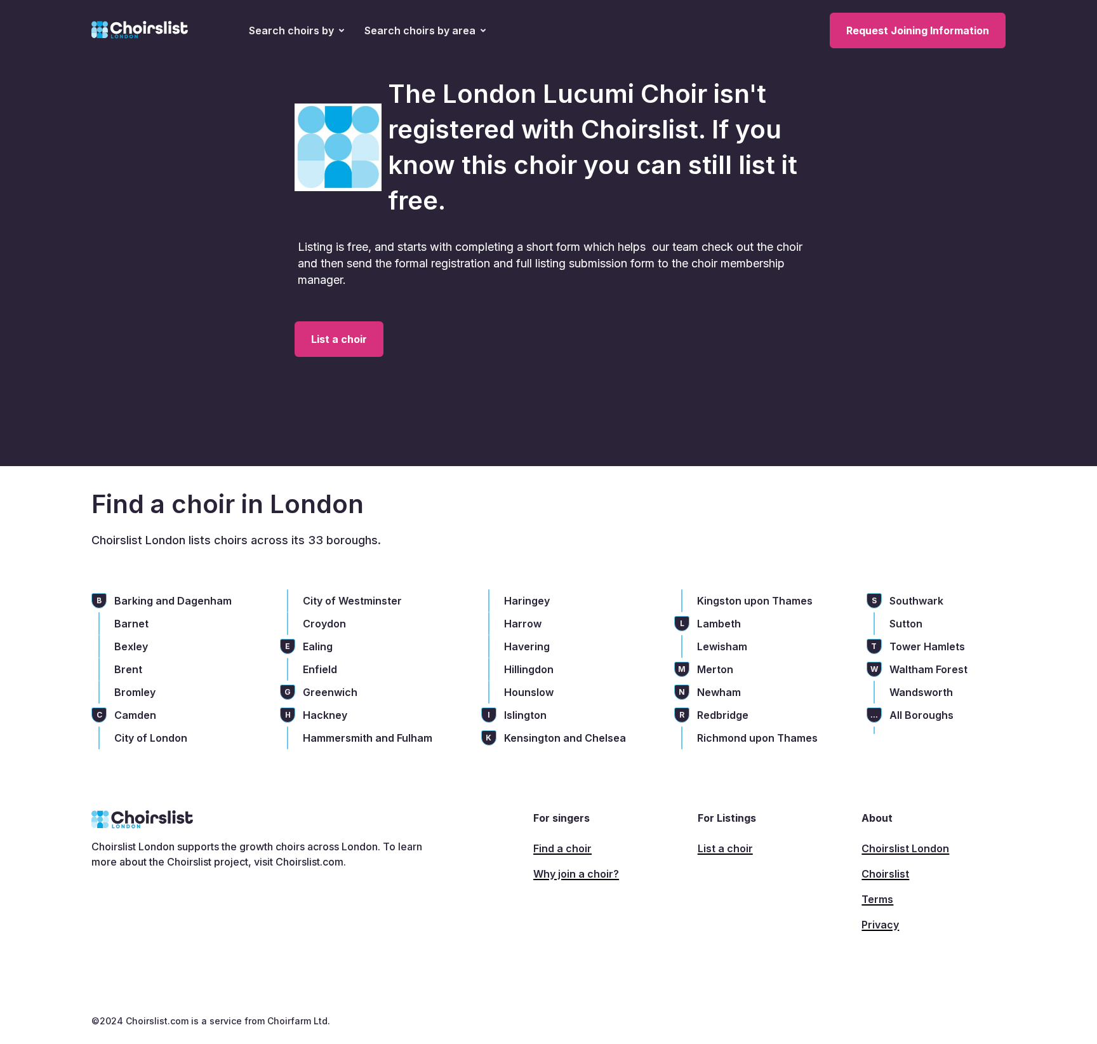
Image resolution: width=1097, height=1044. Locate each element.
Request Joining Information (917, 30)
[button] (296, 30)
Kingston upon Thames (755, 600)
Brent (128, 669)
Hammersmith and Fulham (367, 738)
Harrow (523, 623)
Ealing (318, 646)
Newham (719, 692)
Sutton (905, 623)
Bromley (135, 692)
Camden (135, 715)
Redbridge (722, 715)
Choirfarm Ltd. (297, 1020)
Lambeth (719, 623)
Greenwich (330, 692)
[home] (139, 30)
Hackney (325, 715)
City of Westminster (352, 600)
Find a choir (562, 848)
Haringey (527, 600)
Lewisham (722, 646)
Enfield (320, 669)
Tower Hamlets (927, 646)
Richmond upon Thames (757, 738)
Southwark (916, 600)
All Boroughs (921, 715)
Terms (877, 899)
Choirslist (885, 873)
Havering (527, 646)
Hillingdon (529, 669)
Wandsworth (921, 692)
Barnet (131, 623)
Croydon (324, 623)
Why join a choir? (576, 873)
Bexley (131, 646)
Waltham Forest (928, 669)
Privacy (880, 924)
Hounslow (529, 692)
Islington (525, 715)
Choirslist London (905, 848)
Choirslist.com (309, 861)
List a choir (339, 339)
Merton (715, 669)
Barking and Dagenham (173, 600)
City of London (150, 738)
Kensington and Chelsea (565, 738)
